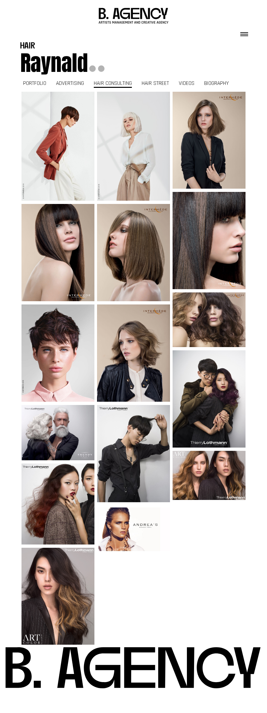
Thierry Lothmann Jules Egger (58, 432)
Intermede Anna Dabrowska (58, 146)
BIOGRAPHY (216, 83)
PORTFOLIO (34, 83)
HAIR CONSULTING (113, 83)
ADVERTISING (70, 83)
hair (27, 46)
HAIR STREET (155, 83)
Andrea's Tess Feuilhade (133, 529)
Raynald (54, 63)
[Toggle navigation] (244, 32)
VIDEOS (186, 83)
